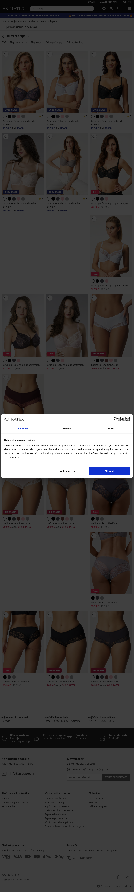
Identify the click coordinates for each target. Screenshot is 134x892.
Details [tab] (67, 428)
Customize (65, 471)
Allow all (109, 471)
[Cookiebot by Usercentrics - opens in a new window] (116, 419)
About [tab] (110, 428)
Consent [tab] (23, 428)
